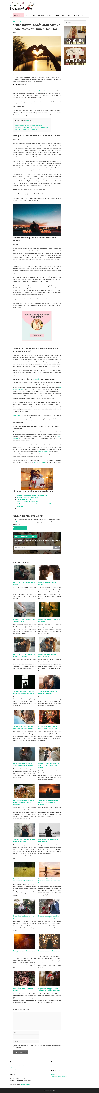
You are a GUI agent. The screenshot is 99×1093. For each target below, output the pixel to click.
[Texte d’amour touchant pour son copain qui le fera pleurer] (24, 723)
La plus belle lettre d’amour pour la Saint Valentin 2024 (47, 727)
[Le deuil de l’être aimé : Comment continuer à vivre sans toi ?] (49, 875)
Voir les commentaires (19, 528)
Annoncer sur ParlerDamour (58, 1066)
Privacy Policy (54, 1074)
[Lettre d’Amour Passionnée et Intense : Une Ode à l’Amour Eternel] (49, 760)
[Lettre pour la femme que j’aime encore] (24, 578)
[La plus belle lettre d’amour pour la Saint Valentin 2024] (49, 723)
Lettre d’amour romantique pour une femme (47, 655)
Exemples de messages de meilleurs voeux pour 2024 (32, 495)
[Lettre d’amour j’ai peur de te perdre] (24, 912)
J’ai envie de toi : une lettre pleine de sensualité (47, 692)
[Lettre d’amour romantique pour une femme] (49, 651)
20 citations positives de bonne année (27, 497)
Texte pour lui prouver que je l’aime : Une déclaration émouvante (48, 802)
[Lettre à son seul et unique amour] (49, 578)
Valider (56, 547)
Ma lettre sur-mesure (19, 84)
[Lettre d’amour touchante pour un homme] (49, 947)
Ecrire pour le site (14, 1068)
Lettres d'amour (17, 21)
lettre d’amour (22, 115)
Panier (84, 15)
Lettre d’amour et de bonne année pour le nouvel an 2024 (23, 764)
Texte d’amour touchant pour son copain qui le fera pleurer (23, 727)
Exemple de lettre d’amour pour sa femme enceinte (24, 620)
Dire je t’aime (16, 415)
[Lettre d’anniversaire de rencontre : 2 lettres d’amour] (24, 875)
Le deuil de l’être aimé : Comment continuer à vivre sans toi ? (49, 881)
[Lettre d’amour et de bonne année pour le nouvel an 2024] (24, 760)
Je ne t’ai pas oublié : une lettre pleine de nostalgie (24, 840)
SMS (63, 15)
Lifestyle (76, 15)
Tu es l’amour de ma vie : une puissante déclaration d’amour (23, 692)
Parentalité (41, 15)
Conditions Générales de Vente (59, 1076)
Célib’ (33, 15)
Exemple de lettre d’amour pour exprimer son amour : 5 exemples (24, 953)
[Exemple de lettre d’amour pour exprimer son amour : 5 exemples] (24, 947)
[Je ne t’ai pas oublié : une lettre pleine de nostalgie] (24, 836)
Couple (27, 15)
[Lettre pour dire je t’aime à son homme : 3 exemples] (24, 651)
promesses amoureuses (40, 462)
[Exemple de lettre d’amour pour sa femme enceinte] (24, 616)
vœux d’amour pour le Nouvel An (35, 91)
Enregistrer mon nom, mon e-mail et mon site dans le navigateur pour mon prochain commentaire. (37, 1046)
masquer (28, 120)
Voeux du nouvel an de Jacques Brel (27, 501)
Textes (69, 15)
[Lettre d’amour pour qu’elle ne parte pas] (49, 616)
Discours (56, 15)
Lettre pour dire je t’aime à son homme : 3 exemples (24, 655)
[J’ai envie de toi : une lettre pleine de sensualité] (49, 688)
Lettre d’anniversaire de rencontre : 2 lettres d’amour (23, 880)
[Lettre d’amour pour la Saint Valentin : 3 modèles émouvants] (49, 984)
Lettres (49, 15)
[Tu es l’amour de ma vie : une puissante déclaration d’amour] (24, 688)
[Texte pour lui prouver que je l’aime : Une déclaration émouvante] (49, 797)
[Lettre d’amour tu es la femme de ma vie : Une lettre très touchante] (24, 797)
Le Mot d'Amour (25, 1084)
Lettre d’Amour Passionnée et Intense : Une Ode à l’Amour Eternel (48, 765)
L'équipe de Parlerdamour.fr (17, 1066)
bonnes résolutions (44, 451)
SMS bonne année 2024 (24, 499)
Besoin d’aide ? (17, 15)
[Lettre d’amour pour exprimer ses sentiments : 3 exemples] (49, 912)
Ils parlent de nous (14, 1070)
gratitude (36, 379)
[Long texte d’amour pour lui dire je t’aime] (49, 836)
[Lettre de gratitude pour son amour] (24, 984)
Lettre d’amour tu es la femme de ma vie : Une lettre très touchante (23, 802)
